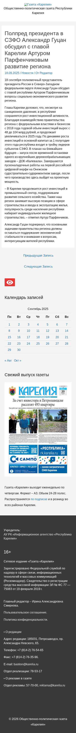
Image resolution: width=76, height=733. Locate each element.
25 (38, 343)
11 (37, 330)
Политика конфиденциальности (25, 619)
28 (66, 343)
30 (18, 349)
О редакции (13, 631)
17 (28, 337)
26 (47, 343)
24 (28, 343)
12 (47, 330)
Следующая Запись (38, 266)
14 (66, 330)
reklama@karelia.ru (52, 685)
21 (66, 337)
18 (38, 337)
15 (9, 337)
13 (57, 330)
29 (9, 349)
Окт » (17, 360)
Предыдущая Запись (38, 255)
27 (57, 343)
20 (57, 337)
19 (47, 337)
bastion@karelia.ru (26, 664)
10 (28, 330)
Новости (27, 73)
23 (18, 343)
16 (18, 337)
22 (9, 343)
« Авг (8, 360)
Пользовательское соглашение (25, 612)
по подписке (39, 499)
